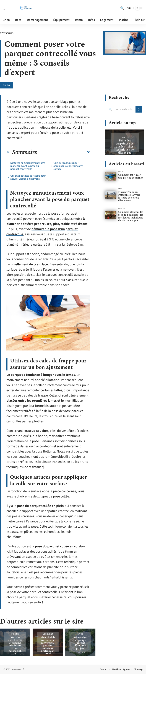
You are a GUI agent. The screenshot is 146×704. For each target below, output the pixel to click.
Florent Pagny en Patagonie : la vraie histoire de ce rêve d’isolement (129, 196)
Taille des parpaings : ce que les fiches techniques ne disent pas (125, 146)
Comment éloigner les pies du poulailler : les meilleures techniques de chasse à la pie (130, 216)
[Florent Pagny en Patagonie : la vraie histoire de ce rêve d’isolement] (110, 195)
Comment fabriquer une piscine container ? (130, 177)
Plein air (121, 209)
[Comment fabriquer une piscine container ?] (110, 176)
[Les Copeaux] (26, 8)
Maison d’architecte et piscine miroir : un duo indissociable (15, 646)
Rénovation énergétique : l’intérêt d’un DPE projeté (80, 643)
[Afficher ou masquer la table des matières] (63, 152)
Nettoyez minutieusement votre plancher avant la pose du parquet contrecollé (27, 166)
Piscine (15, 634)
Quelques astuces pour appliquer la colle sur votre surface (68, 166)
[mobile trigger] (7, 8)
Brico (6, 85)
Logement (48, 634)
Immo (120, 189)
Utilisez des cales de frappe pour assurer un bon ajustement (28, 177)
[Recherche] (122, 8)
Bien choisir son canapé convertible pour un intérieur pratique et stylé (47, 646)
